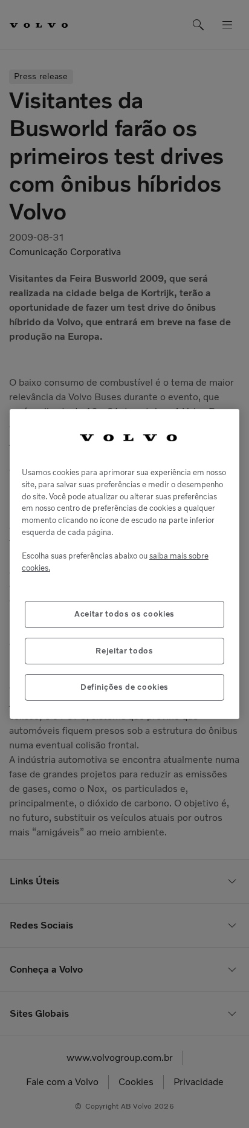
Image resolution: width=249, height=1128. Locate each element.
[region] (124, 564)
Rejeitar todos (124, 650)
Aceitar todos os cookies (124, 613)
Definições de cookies (124, 687)
